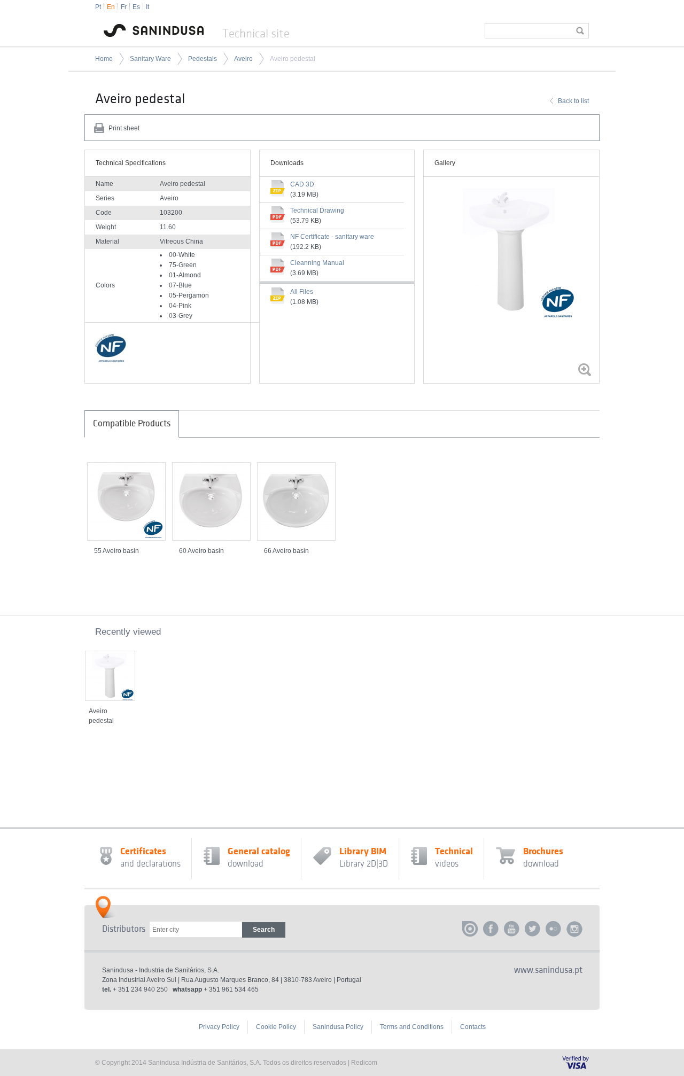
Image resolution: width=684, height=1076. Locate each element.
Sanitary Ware (150, 59)
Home (104, 59)
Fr (124, 7)
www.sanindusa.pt (548, 970)
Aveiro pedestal (292, 59)
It (147, 7)
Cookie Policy (276, 1027)
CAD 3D (302, 184)
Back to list (573, 101)
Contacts (473, 1027)
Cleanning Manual (317, 263)
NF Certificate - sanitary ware (332, 236)
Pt (98, 7)
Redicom (364, 1062)
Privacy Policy (219, 1027)
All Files (301, 291)
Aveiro (243, 59)
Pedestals (202, 59)
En (111, 7)
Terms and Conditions (412, 1027)
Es (136, 7)
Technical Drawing (317, 210)
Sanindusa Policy (338, 1027)
